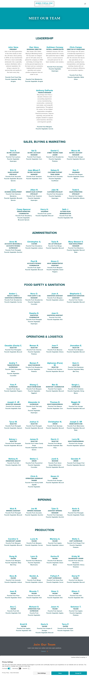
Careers (43, 651)
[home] (44, 4)
